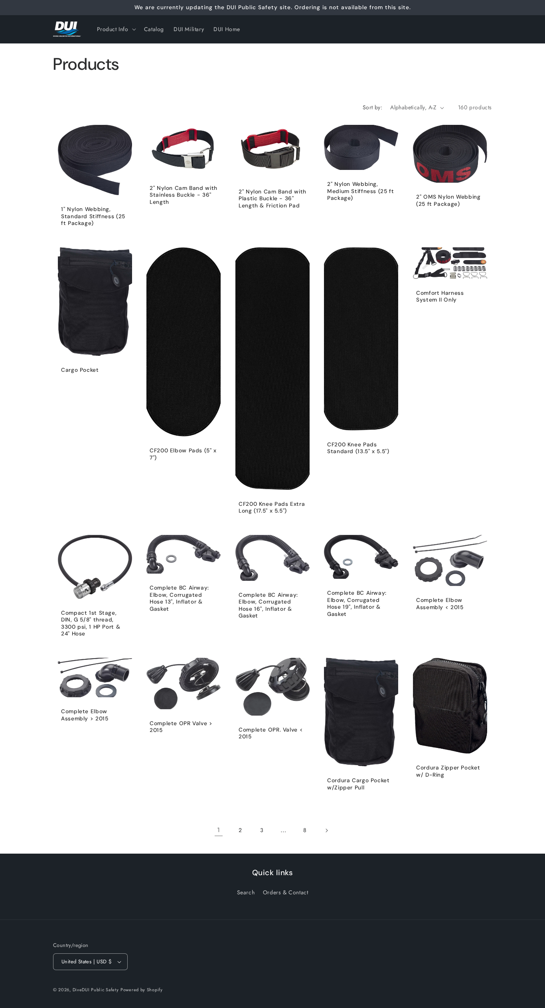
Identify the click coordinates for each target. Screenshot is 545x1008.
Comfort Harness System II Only (440, 297)
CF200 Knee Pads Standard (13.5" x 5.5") (358, 448)
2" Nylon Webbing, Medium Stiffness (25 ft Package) (360, 191)
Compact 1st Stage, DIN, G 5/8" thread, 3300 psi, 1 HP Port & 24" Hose (90, 623)
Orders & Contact (285, 892)
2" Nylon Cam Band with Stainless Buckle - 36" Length (183, 195)
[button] (115, 29)
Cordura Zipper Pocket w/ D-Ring (448, 771)
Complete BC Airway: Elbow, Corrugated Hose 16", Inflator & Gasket (268, 605)
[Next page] (326, 830)
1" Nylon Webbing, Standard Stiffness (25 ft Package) (93, 216)
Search (246, 892)
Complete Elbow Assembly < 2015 (439, 604)
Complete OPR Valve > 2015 (181, 727)
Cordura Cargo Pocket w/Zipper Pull (358, 784)
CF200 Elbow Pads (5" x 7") (183, 454)
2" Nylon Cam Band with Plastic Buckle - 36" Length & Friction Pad (272, 198)
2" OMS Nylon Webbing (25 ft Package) (448, 200)
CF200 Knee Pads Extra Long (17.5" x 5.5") (272, 508)
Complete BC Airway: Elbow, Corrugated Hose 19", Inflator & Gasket (357, 603)
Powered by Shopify (141, 989)
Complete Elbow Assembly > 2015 (84, 715)
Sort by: (372, 107)
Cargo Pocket (80, 370)
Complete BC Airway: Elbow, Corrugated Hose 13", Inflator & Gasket (179, 598)
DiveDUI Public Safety (96, 989)
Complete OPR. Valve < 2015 (271, 733)
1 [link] (218, 829)
